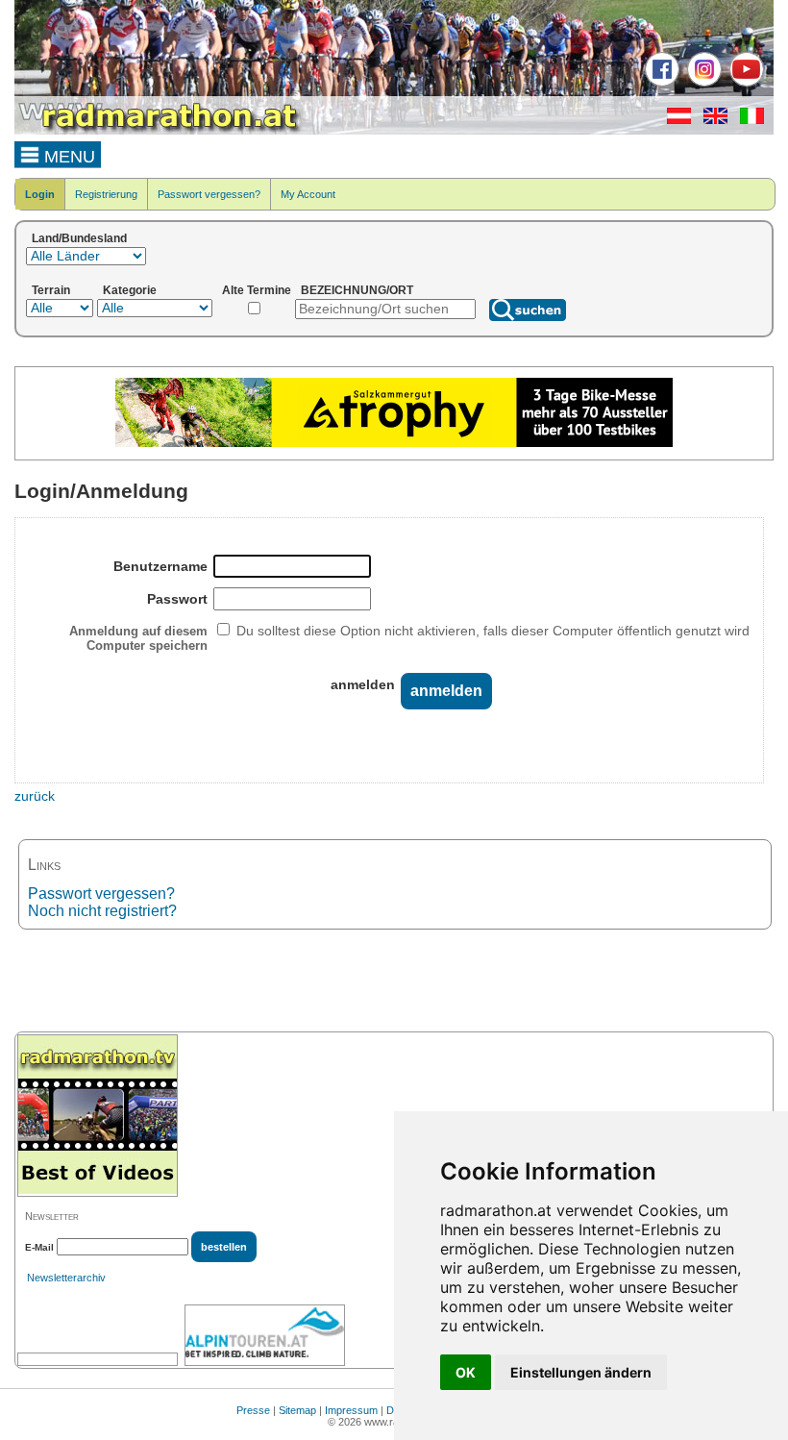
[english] (710, 120)
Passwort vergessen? (209, 194)
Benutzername (160, 566)
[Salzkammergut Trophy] (394, 443)
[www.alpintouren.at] (265, 1335)
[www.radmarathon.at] (158, 131)
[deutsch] (674, 120)
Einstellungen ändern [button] (581, 1372)
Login (40, 194)
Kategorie (130, 290)
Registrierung (106, 194)
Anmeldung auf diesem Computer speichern (138, 638)
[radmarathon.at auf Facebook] (659, 82)
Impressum (351, 1410)
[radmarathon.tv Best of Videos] (97, 1115)
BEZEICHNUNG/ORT (357, 290)
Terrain (51, 290)
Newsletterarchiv (66, 1277)
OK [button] (466, 1372)
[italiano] (747, 120)
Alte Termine (256, 290)
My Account (308, 194)
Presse (253, 1410)
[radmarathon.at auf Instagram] (702, 82)
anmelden (363, 684)
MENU (67, 156)
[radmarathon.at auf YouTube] (744, 82)
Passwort (177, 599)
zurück (34, 796)
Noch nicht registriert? (102, 911)
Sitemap (297, 1410)
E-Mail (39, 1247)
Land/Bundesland (79, 238)
